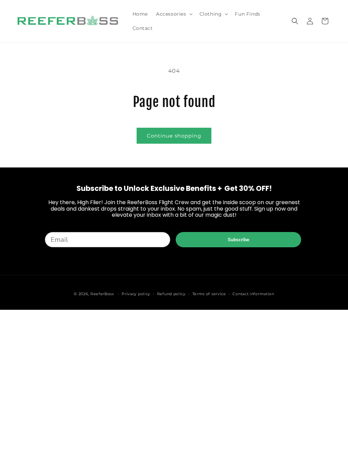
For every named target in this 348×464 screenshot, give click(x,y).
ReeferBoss (102, 293)
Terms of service (209, 293)
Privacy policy (136, 293)
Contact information (253, 293)
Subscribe (238, 239)
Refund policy (171, 293)
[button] (173, 14)
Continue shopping (174, 135)
